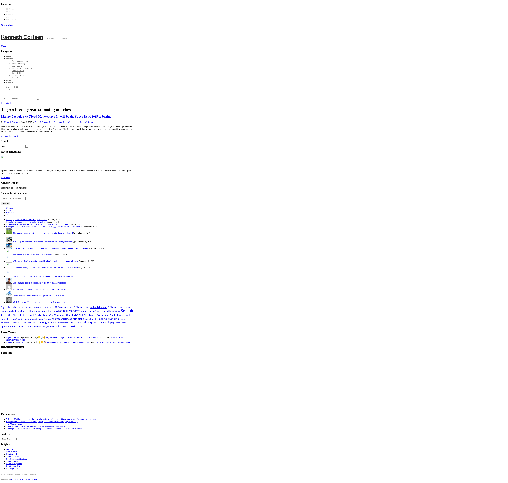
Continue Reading (8, 136)
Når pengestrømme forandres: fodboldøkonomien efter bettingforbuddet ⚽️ (44, 242)
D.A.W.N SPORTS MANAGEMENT (24, 479)
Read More (5, 177)
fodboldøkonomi (98, 307)
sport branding (9, 318)
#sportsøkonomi (53, 337)
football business (50, 311)
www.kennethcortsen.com (68, 326)
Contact (9, 82)
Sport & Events (18, 71)
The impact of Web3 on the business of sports (32, 255)
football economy (69, 310)
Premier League (96, 315)
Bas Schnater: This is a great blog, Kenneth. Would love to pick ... (40, 283)
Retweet (14, 340)
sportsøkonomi (9, 326)
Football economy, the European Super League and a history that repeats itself (45, 268)
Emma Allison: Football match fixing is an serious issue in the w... (40, 296)
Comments (10, 213)
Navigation (7, 25)
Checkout (9, 14)
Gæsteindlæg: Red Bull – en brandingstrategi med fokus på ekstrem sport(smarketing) (42, 421)
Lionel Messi (18, 315)
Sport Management (20, 61)
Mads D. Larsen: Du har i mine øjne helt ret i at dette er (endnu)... (40, 302)
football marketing (111, 311)
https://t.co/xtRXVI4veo (70, 337)
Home (8, 56)
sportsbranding (92, 319)
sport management (41, 318)
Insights (9, 59)
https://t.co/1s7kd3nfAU (57, 342)
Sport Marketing (18, 63)
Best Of (15, 78)
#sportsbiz (6, 307)
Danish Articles (18, 75)
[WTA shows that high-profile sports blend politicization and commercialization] (9, 261)
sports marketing (78, 322)
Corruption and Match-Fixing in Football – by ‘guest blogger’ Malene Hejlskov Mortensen (44, 227)
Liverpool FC (30, 315)
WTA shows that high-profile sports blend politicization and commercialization (45, 261)
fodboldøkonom (81, 307)
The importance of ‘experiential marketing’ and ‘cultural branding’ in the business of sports (44, 429)
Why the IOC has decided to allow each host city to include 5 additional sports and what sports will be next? (51, 419)
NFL (81, 315)
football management (91, 311)
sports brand (77, 318)
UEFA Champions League (36, 326)
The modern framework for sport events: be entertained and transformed (43, 233)
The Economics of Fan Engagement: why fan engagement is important (35, 426)
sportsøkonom (119, 322)
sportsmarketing (61, 323)
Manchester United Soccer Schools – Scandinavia (27, 222)
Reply (8, 340)
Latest (8, 210)
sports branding (109, 318)
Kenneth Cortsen (22, 37)
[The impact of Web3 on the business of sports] (9, 255)
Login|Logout (11, 20)
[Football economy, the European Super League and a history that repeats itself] (9, 268)
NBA (75, 315)
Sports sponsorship (101, 322)
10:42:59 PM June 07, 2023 (79, 342)
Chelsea (36, 307)
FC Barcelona (61, 307)
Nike (86, 315)
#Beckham (19, 342)
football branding (31, 310)
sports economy (20, 322)
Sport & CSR (17, 73)
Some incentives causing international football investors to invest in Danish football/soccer (50, 248)
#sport (9, 337)
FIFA (71, 307)
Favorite (21, 340)
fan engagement (46, 307)
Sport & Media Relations (22, 68)
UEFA (20, 327)
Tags (8, 215)
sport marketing (61, 318)
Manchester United (63, 315)
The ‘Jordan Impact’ (14, 424)
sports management (42, 322)
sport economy (24, 319)
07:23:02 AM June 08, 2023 (92, 337)
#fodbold (16, 337)
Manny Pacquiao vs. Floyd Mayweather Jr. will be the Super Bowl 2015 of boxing (56, 116)
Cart (7, 17)
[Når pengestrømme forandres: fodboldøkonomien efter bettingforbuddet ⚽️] (9, 242)
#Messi (9, 342)
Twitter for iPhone (116, 337)
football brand (15, 311)
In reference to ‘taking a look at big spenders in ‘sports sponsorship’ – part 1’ (38, 224)
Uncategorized (12, 468)
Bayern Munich (25, 307)
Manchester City (45, 315)
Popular (9, 208)
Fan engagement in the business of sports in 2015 (26, 219)
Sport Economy (18, 66)
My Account (10, 12)
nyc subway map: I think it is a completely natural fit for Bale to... (40, 289)
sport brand (124, 315)
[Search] (38, 99)
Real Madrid (111, 315)
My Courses (10, 9)
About (8, 80)
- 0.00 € (12, 87)
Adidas (15, 307)
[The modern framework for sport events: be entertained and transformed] (9, 233)
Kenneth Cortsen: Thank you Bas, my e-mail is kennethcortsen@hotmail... (44, 276)
